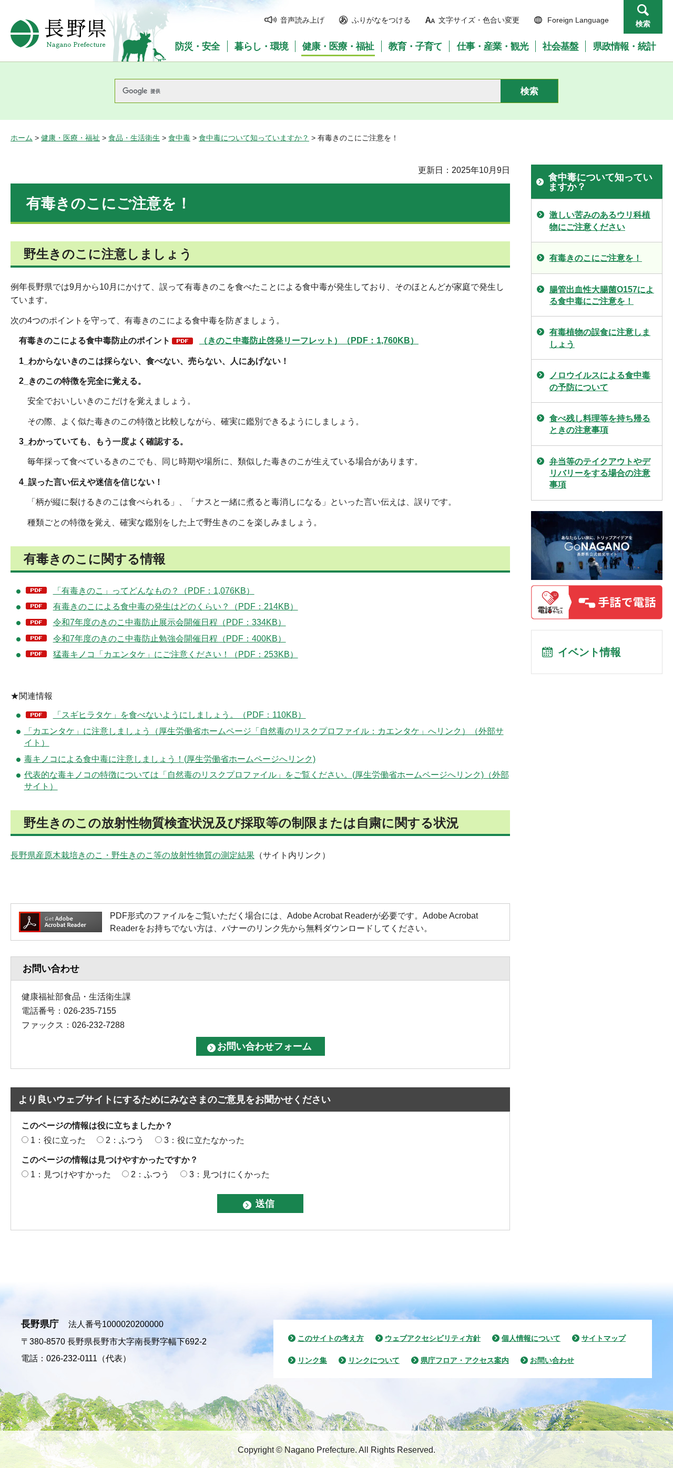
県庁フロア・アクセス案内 (465, 1360)
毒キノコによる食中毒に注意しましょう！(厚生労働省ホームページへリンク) (169, 759)
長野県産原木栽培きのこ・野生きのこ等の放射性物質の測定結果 (132, 855)
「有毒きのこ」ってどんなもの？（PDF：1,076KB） (153, 590)
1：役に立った (58, 1140)
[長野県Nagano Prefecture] (58, 33)
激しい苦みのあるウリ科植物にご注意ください (599, 220)
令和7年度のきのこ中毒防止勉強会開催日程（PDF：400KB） (169, 638)
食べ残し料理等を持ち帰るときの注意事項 (599, 424)
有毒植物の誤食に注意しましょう (599, 338)
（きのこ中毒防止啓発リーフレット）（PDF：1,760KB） (309, 340)
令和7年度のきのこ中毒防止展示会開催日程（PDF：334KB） (169, 622)
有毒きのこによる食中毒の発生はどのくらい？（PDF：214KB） (175, 606)
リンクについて (374, 1360)
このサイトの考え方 (331, 1338)
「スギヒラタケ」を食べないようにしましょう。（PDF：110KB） (179, 714)
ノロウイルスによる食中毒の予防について (599, 381)
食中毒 (179, 138)
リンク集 (312, 1360)
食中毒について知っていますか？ (254, 138)
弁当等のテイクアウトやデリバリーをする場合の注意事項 (599, 473)
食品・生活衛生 (134, 138)
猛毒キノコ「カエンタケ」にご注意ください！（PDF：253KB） (175, 654)
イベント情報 (589, 652)
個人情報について (531, 1338)
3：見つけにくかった (229, 1174)
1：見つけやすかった (70, 1174)
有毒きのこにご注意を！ (595, 257)
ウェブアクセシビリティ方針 (433, 1338)
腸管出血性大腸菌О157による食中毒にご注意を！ (601, 295)
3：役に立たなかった (204, 1140)
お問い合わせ (552, 1360)
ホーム (22, 138)
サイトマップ (604, 1338)
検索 (643, 23)
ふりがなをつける (381, 20)
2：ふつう (125, 1140)
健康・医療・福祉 (70, 138)
